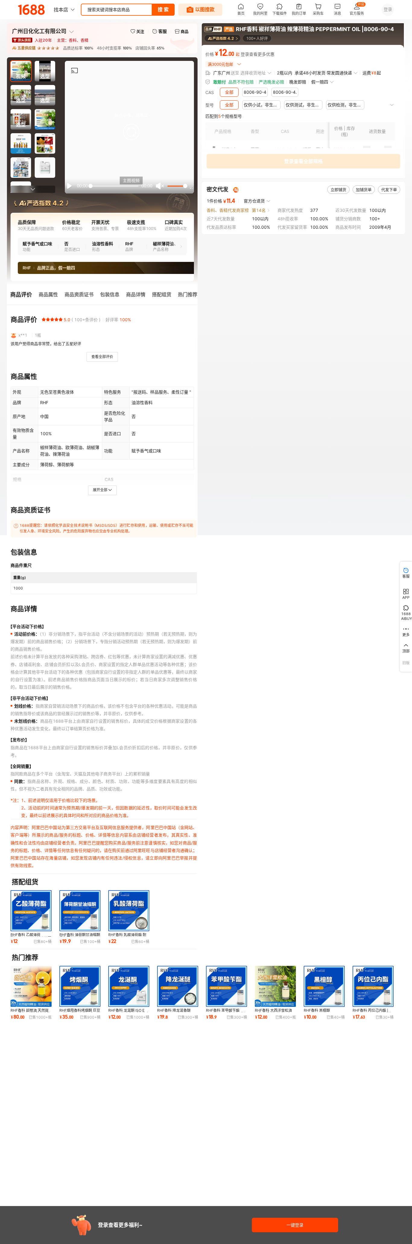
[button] (131, 132)
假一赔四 (319, 81)
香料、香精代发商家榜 (228, 210)
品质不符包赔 (241, 81)
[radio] (44, 319)
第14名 (259, 210)
